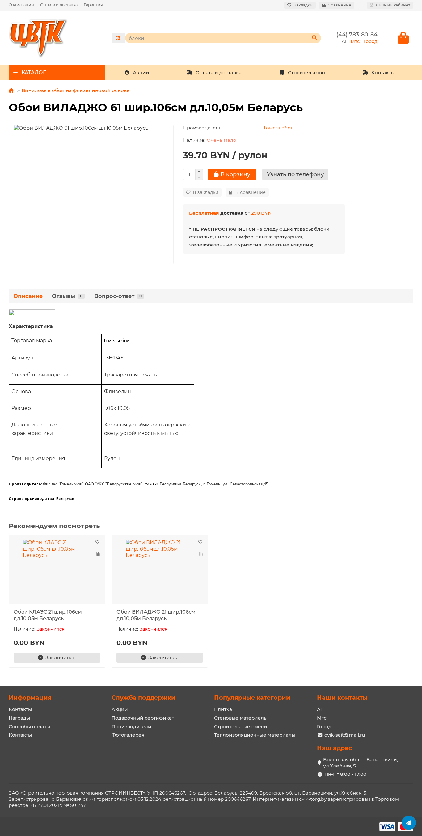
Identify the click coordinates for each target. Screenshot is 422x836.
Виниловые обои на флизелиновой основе (76, 90)
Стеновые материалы (241, 718)
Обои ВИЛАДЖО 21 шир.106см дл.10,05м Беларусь (156, 615)
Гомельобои (279, 128)
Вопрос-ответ (118, 296)
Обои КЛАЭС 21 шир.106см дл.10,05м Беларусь (48, 615)
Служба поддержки (143, 697)
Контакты (383, 72)
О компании (21, 4)
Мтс (322, 718)
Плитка (223, 709)
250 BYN (261, 213)
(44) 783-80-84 (357, 34)
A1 (319, 709)
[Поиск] (314, 38)
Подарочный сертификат (143, 718)
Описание (28, 296)
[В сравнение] (97, 554)
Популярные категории (252, 697)
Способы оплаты (29, 726)
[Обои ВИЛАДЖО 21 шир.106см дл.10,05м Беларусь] (159, 570)
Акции (141, 72)
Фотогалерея (128, 735)
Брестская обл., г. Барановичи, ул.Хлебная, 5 (360, 763)
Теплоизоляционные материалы (254, 735)
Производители (131, 726)
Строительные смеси (240, 726)
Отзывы (67, 296)
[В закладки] (97, 542)
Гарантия (93, 4)
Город (324, 726)
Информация (30, 697)
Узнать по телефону (295, 174)
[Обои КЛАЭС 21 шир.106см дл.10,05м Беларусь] (57, 570)
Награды (19, 718)
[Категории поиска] (118, 38)
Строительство (306, 72)
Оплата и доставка (59, 4)
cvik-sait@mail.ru (344, 735)
